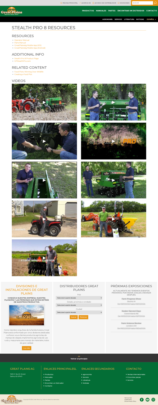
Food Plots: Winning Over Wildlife (28, 72)
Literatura (129, 19)
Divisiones (124, 3)
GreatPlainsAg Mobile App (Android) (29, 48)
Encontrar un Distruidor (131, 11)
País (79, 295)
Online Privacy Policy (130, 401)
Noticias (140, 19)
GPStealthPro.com (22, 61)
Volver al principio (79, 359)
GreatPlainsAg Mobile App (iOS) (27, 45)
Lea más (26, 348)
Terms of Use (128, 398)
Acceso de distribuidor (105, 3)
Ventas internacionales (136, 374)
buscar (73, 317)
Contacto (151, 11)
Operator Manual (21, 40)
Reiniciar (83, 317)
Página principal (70, 3)
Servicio (118, 19)
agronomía (107, 19)
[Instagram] (153, 400)
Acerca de (86, 3)
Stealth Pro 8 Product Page (26, 59)
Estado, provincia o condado (79, 302)
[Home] (11, 11)
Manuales (101, 11)
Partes (111, 11)
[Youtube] (147, 400)
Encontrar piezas (134, 377)
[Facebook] (142, 400)
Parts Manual (20, 43)
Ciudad (79, 309)
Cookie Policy (128, 399)
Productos (88, 11)
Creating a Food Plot (23, 74)
